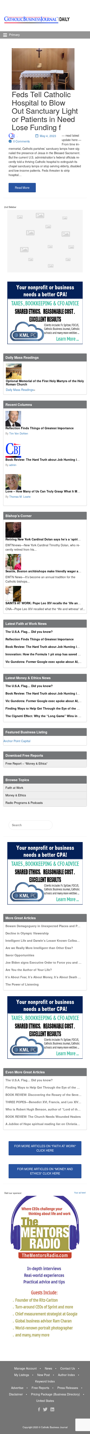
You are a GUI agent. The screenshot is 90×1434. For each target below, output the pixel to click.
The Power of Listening (22, 984)
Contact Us (67, 1368)
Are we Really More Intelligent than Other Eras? (39, 948)
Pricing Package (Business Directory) (55, 1394)
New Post (43, 1375)
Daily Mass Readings (20, 390)
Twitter (45, 1409)
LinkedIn (52, 1409)
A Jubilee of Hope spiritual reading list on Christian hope (46, 1124)
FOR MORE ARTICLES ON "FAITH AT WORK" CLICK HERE (45, 1148)
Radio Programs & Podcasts (24, 803)
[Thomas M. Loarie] (44, 482)
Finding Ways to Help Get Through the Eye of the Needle (46, 708)
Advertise (17, 1388)
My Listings (21, 1375)
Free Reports (40, 1388)
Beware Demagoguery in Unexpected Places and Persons (46, 926)
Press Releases (67, 1388)
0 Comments (21, 141)
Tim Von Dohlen (18, 433)
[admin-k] (44, 450)
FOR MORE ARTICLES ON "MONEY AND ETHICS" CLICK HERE (45, 1171)
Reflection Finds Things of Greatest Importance (39, 428)
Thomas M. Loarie (20, 497)
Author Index (66, 1375)
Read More (22, 187)
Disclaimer (16, 1394)
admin (12, 465)
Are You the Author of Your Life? (28, 970)
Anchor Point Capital (16, 741)
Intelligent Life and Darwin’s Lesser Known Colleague (43, 940)
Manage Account (25, 1368)
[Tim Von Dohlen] (44, 419)
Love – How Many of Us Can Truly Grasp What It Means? (45, 491)
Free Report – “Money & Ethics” (26, 763)
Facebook (39, 1409)
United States (45, 1401)
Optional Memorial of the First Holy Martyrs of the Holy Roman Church (45, 382)
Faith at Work (14, 788)
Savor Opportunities (19, 955)
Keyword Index (45, 1381)
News (48, 1368)
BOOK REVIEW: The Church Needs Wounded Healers (43, 1116)
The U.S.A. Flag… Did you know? (29, 631)
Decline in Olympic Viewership (27, 933)
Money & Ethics (15, 795)
